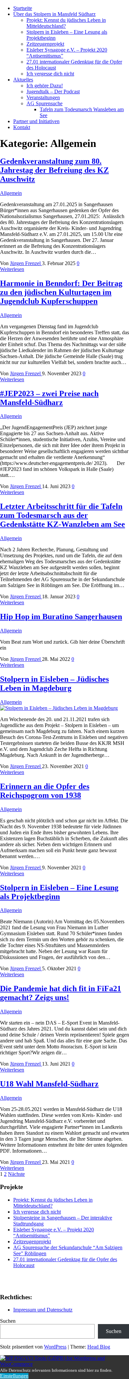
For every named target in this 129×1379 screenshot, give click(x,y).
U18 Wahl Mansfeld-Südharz (49, 1084)
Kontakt (21, 127)
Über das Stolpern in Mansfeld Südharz (54, 14)
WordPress (55, 1347)
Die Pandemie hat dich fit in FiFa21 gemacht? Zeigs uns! (60, 993)
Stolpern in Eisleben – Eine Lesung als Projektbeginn (59, 892)
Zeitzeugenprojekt (45, 44)
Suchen (8, 1321)
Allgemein (11, 193)
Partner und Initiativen (36, 121)
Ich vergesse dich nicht (50, 73)
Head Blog (98, 1347)
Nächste (16, 1174)
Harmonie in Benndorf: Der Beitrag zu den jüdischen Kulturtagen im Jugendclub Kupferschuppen (61, 292)
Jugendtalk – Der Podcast (53, 91)
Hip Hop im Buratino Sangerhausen (61, 616)
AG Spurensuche (44, 103)
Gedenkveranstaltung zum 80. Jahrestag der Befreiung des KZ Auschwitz (54, 170)
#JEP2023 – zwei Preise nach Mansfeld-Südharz (49, 398)
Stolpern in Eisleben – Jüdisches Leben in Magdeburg (54, 683)
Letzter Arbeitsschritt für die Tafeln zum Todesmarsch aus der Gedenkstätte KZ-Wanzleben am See (62, 515)
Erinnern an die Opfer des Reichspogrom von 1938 (44, 791)
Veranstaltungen (43, 97)
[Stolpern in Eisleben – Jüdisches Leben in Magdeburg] (59, 708)
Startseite (22, 8)
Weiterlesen (12, 269)
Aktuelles (23, 79)
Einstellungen (14, 1376)
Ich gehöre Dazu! (44, 85)
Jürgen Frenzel (26, 263)
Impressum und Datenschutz (42, 1309)
